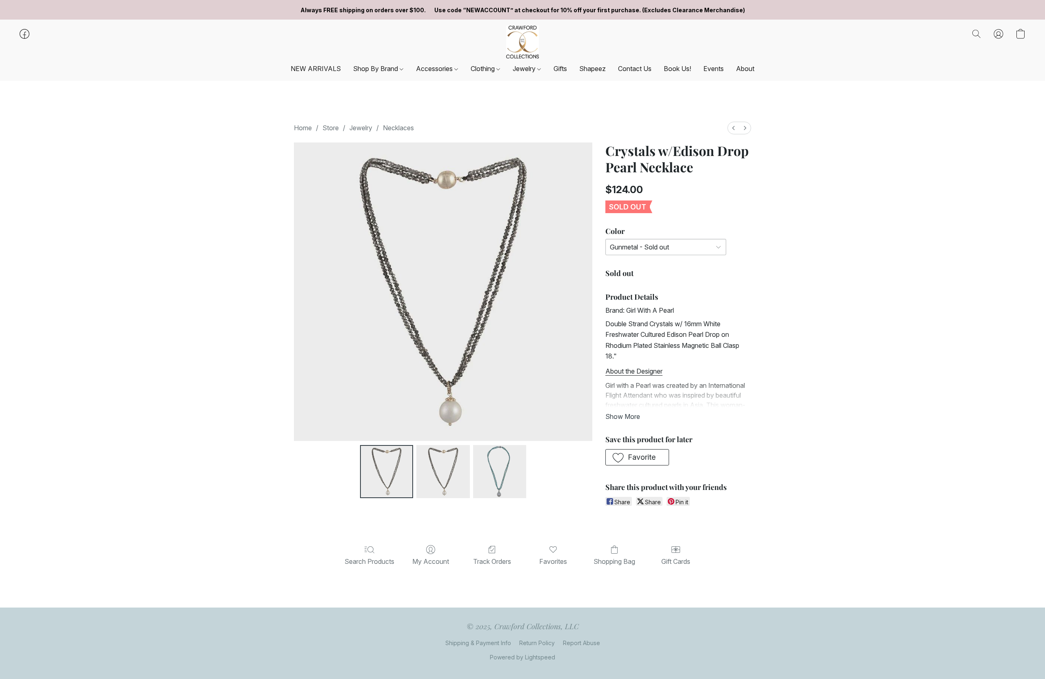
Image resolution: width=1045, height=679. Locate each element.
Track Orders (492, 561)
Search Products (369, 561)
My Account (430, 561)
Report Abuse (581, 642)
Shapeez (592, 69)
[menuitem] (733, 128)
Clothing (483, 69)
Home (303, 128)
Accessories (435, 69)
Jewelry (525, 69)
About (745, 69)
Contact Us (634, 69)
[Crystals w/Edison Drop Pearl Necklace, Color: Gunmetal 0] (386, 471)
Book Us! (677, 69)
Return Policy (537, 642)
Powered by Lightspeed (522, 657)
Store (330, 128)
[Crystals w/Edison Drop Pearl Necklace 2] (499, 471)
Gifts (560, 69)
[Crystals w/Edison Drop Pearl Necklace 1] (442, 471)
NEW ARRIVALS (316, 69)
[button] (522, 42)
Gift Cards (675, 561)
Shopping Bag (614, 561)
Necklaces (398, 128)
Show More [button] (622, 416)
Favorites (553, 561)
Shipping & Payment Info (478, 642)
